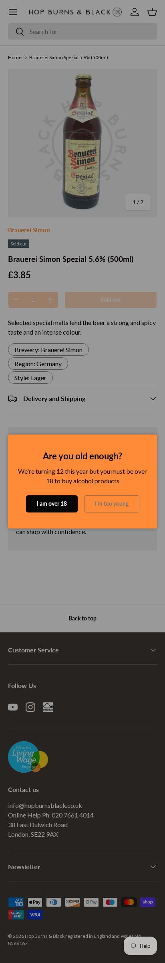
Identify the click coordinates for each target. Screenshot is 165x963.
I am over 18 (52, 503)
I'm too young (112, 503)
